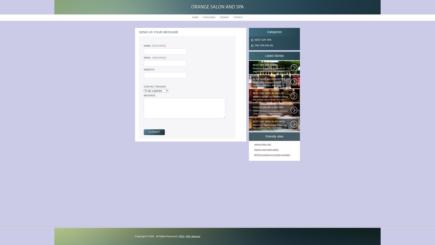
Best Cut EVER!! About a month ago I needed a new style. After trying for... (271, 82)
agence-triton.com (262, 144)
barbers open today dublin (266, 150)
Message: (150, 95)
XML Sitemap (193, 236)
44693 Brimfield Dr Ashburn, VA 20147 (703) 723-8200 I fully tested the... (270, 110)
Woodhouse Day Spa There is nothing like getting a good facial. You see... (270, 96)
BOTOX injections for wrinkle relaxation (272, 155)
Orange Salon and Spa (217, 7)
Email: (155, 57)
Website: (149, 69)
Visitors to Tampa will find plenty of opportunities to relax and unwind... (269, 68)
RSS (181, 236)
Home (195, 17)
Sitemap (224, 17)
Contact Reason (155, 86)
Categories (209, 17)
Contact (238, 17)
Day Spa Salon (264, 45)
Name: (155, 45)
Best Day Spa (263, 39)
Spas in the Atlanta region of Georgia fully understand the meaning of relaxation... (270, 124)
